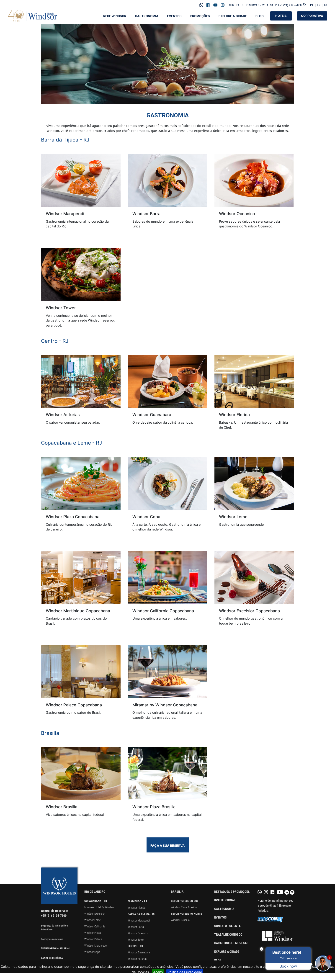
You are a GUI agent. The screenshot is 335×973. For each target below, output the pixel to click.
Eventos (174, 16)
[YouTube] (215, 5)
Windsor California (94, 926)
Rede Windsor (114, 16)
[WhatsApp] (201, 5)
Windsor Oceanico (138, 933)
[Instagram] (222, 5)
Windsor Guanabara (139, 952)
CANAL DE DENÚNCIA (52, 958)
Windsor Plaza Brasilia (184, 907)
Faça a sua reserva (167, 845)
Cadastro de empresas (231, 943)
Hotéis (281, 16)
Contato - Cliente (227, 926)
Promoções (200, 16)
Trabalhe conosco (228, 935)
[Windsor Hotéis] (33, 16)
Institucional (224, 900)
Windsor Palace (93, 939)
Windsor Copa (92, 952)
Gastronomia (146, 16)
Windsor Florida (136, 907)
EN (318, 5)
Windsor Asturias (137, 958)
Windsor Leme (92, 920)
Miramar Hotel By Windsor (99, 907)
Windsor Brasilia (180, 920)
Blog (259, 16)
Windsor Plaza (92, 932)
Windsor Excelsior (94, 913)
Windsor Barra (136, 927)
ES (325, 5)
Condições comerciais (52, 939)
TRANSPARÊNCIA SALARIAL (55, 948)
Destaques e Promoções (232, 892)
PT (312, 5)
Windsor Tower (136, 939)
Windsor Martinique (95, 945)
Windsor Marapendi (139, 920)
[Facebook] (208, 5)
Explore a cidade (226, 952)
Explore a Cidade (233, 16)
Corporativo (312, 16)
